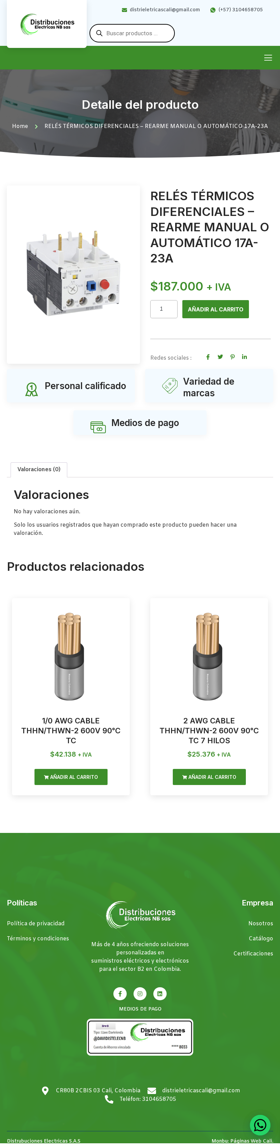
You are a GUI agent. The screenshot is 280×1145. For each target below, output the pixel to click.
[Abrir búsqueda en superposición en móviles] (140, 33)
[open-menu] (268, 58)
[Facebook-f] (119, 993)
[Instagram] (140, 993)
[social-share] (208, 357)
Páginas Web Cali (251, 1141)
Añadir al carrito (215, 309)
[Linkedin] (159, 993)
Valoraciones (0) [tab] (38, 469)
